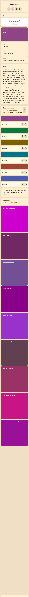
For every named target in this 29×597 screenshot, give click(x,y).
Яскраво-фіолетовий (9, 208)
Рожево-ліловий (8, 368)
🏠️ (3, 15)
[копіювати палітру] (24, 110)
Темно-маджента (8, 288)
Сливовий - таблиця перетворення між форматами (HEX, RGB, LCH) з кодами (14, 192)
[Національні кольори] (20, 9)
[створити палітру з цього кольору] (25, 124)
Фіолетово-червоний (9, 395)
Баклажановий (7, 342)
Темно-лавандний (8, 262)
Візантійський (7, 235)
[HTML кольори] (12, 9)
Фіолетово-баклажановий (11, 422)
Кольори (7, 15)
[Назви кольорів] (9, 9)
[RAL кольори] (16, 9)
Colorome (16, 4)
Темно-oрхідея (7, 315)
